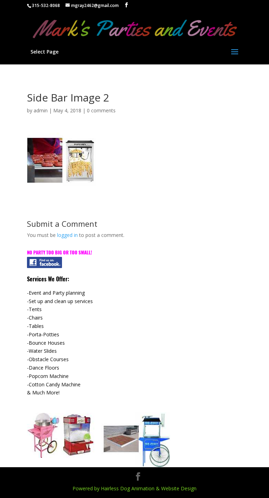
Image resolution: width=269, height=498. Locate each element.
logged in (67, 235)
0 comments (101, 110)
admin (41, 110)
